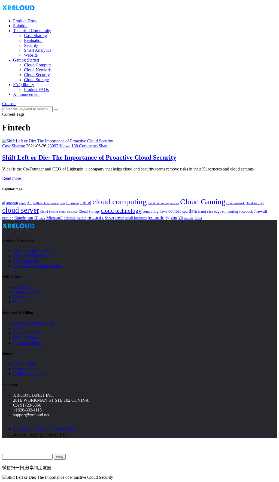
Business (72, 203)
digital (202, 211)
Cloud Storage (36, 79)
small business (136, 218)
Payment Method (28, 342)
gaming (7, 218)
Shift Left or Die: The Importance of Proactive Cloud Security (89, 157)
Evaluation (33, 40)
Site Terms (22, 428)
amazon (12, 203)
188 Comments (85, 146)
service (119, 218)
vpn (174, 217)
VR (180, 218)
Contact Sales (25, 364)
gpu (30, 217)
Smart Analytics (37, 50)
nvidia (81, 218)
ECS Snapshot (25, 260)
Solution (20, 25)
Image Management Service (37, 265)
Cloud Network (37, 70)
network (70, 218)
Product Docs (25, 21)
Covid (163, 211)
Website (31, 55)
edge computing (226, 211)
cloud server (20, 210)
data (193, 211)
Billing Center (25, 337)
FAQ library (23, 84)
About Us (21, 287)
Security (31, 45)
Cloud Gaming (202, 201)
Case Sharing (35, 35)
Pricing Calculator (28, 373)
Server (109, 218)
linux (42, 217)
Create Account (26, 292)
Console (9, 103)
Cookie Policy (62, 428)
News (18, 302)
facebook (246, 211)
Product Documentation (33, 323)
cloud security (255, 203)
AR (29, 203)
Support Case (24, 369)
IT (36, 218)
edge (210, 211)
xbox (198, 218)
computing (150, 211)
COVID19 (174, 211)
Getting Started (26, 60)
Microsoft (54, 217)
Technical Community (32, 30)
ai (3, 202)
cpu (185, 211)
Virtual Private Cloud (31, 256)
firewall (260, 211)
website (188, 217)
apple (22, 203)
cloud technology (121, 211)
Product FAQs (36, 89)
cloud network (235, 203)
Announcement (26, 94)
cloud (85, 202)
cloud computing (119, 201)
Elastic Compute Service (34, 251)
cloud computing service (163, 203)
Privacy (41, 428)
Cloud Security (37, 74)
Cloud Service (49, 211)
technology (158, 217)
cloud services (68, 211)
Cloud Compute (37, 65)
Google (20, 217)
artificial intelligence (46, 203)
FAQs (18, 328)
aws (62, 203)
